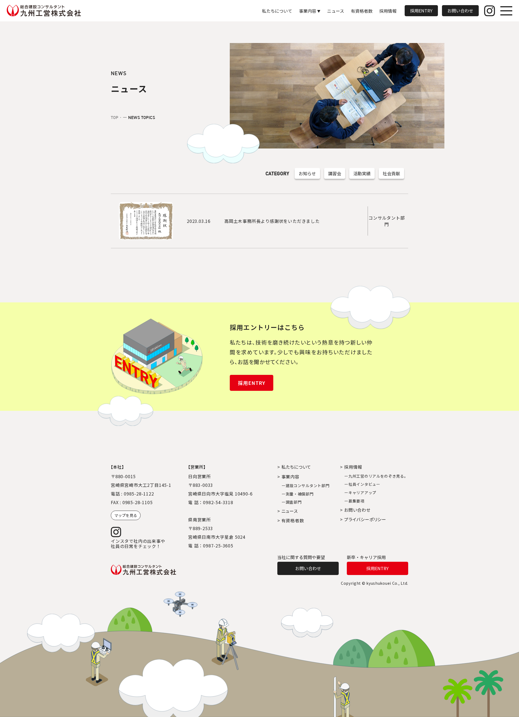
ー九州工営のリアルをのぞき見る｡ (375, 476)
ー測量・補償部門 (298, 494)
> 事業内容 (288, 476)
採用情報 (388, 11)
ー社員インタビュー (362, 484)
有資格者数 (361, 11)
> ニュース (287, 511)
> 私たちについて (294, 467)
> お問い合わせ (355, 510)
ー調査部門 (292, 502)
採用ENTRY (421, 10)
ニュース (335, 11)
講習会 (334, 173)
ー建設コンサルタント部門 (305, 485)
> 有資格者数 (290, 520)
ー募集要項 (354, 501)
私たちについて (277, 11)
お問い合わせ (460, 10)
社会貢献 (391, 173)
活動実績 (362, 173)
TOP (114, 117)
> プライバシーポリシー (363, 519)
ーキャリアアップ (360, 492)
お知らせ (307, 173)
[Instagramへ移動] (489, 10)
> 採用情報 (351, 467)
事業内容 (307, 11)
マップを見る (125, 515)
